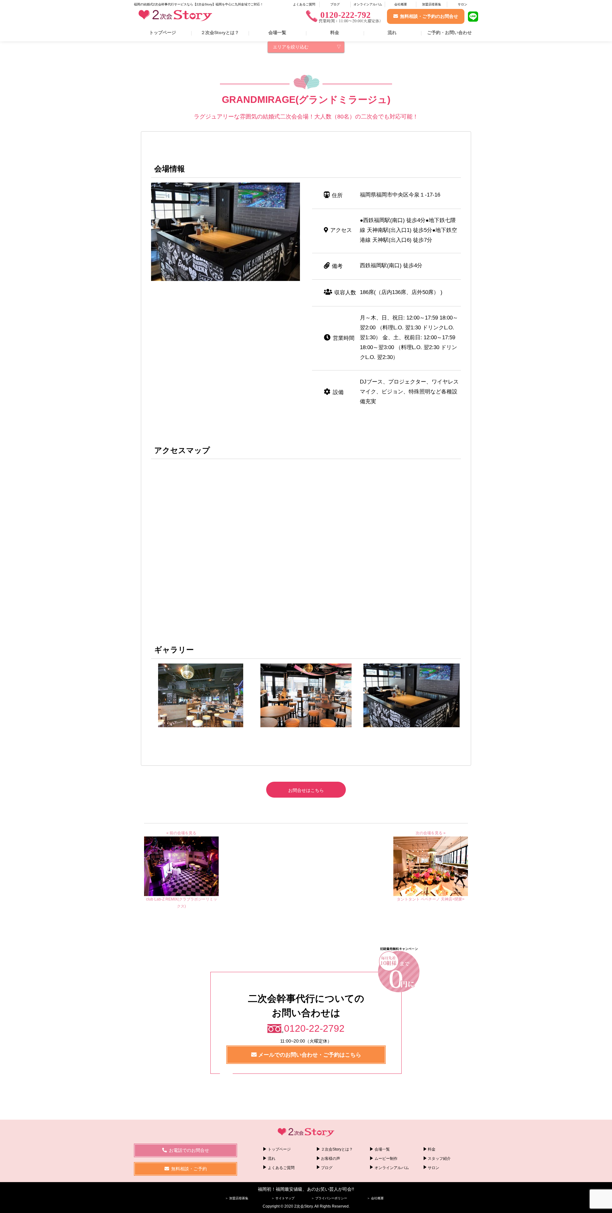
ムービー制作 (386, 1158)
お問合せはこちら (306, 790)
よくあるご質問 (304, 4)
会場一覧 (277, 32)
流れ (392, 32)
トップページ (162, 32)
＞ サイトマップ (283, 1198)
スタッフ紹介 (439, 1158)
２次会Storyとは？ (220, 32)
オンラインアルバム (367, 4)
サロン (462, 4)
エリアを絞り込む (291, 46)
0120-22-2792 (314, 1028)
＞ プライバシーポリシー (329, 1198)
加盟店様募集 (431, 4)
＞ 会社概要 (375, 1198)
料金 (334, 32)
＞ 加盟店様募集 (236, 1198)
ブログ (335, 4)
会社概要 (400, 4)
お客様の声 (330, 1158)
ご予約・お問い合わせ (449, 32)
